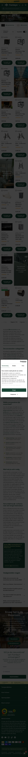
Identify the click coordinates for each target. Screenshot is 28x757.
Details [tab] (14, 365)
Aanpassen (13, 394)
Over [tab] (23, 365)
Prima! (14, 390)
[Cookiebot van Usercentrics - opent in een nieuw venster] (20, 362)
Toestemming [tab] (5, 365)
